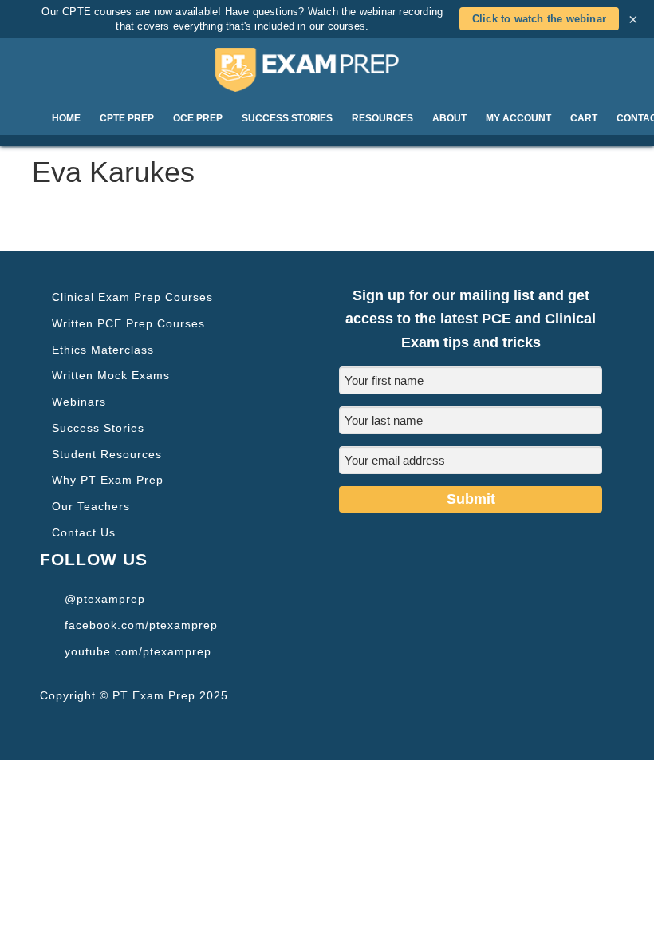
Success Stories (98, 428)
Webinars (79, 401)
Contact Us (84, 532)
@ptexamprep (105, 598)
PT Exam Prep (327, 69)
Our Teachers (91, 506)
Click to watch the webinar (539, 19)
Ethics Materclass (103, 349)
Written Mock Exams (111, 375)
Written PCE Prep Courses (128, 323)
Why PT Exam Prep (108, 479)
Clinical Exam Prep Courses (132, 297)
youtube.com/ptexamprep (138, 651)
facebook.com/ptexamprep (141, 625)
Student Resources (107, 454)
